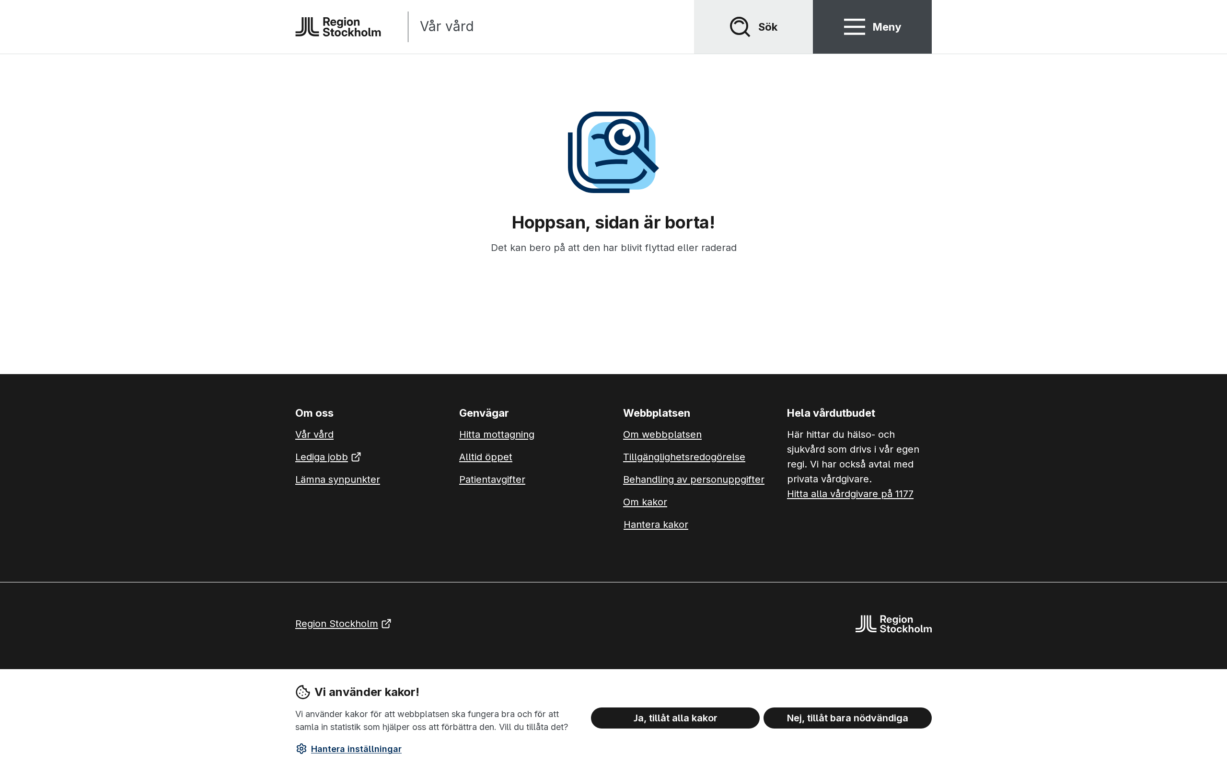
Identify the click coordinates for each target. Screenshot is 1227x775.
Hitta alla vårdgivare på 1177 (850, 494)
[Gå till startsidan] (338, 26)
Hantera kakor (656, 524)
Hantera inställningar (356, 749)
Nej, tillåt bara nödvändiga (847, 717)
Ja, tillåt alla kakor (676, 717)
